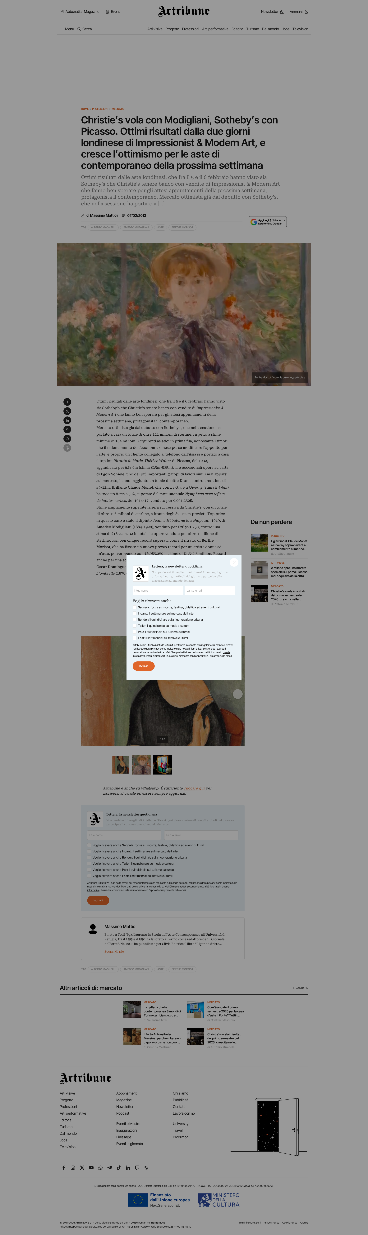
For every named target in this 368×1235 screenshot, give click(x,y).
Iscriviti (143, 666)
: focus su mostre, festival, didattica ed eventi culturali (179, 607)
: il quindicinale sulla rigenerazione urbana (170, 619)
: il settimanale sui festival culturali (163, 638)
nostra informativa (191, 648)
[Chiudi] (234, 562)
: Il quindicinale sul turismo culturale (164, 632)
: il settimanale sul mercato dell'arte (166, 613)
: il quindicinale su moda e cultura (163, 626)
